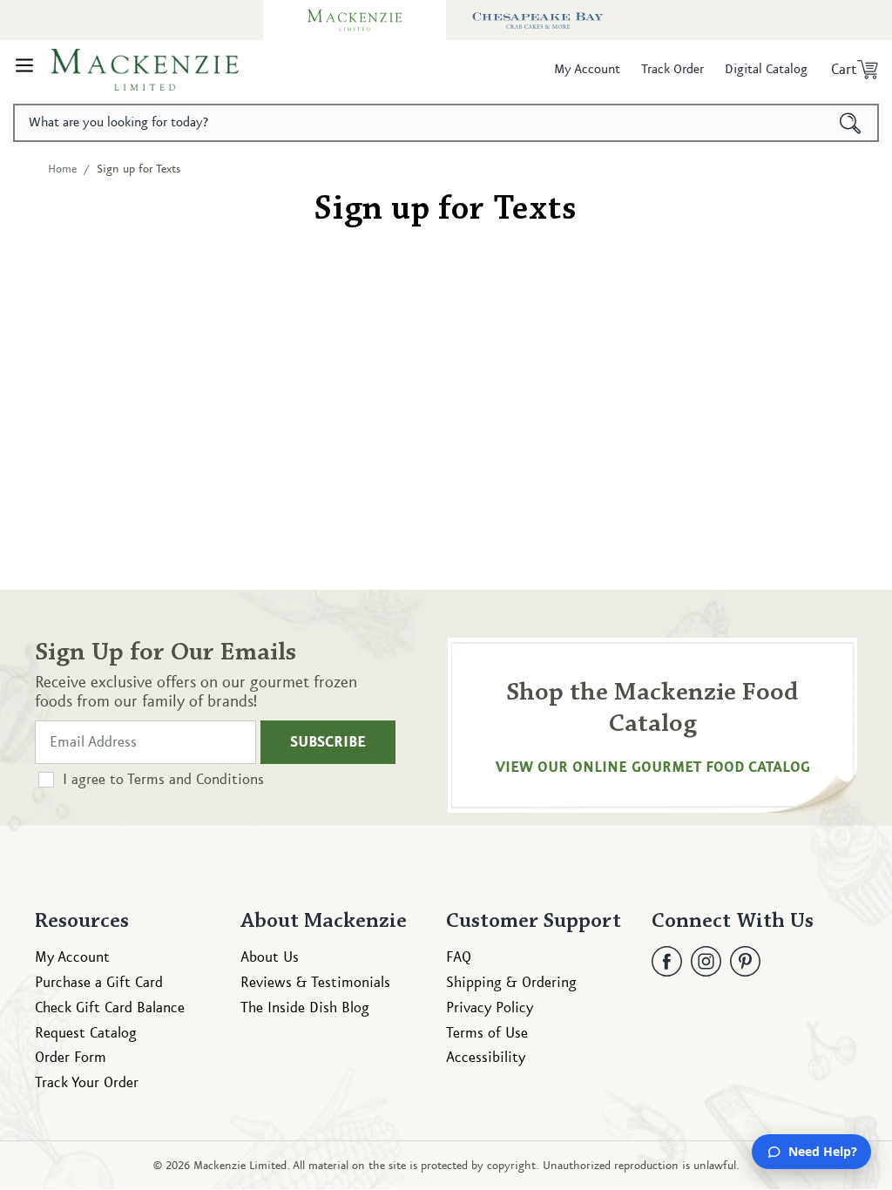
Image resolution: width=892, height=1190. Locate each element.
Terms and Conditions (195, 779)
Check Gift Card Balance (110, 1008)
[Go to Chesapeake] (537, 20)
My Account (72, 957)
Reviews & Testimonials (315, 982)
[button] (24, 70)
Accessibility (485, 1057)
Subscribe (328, 742)
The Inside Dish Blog (304, 1008)
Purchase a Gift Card (99, 982)
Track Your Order (87, 1083)
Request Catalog (86, 1033)
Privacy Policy (489, 1008)
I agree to (163, 779)
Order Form (70, 1057)
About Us (269, 957)
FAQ (458, 957)
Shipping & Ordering (511, 982)
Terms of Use (487, 1033)
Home (62, 169)
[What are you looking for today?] (851, 123)
